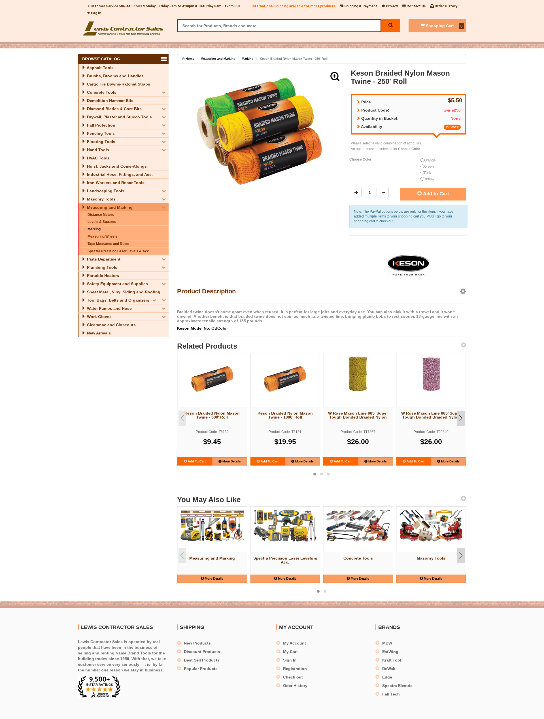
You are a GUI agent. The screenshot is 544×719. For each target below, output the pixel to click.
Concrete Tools (101, 92)
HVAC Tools (98, 158)
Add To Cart (196, 461)
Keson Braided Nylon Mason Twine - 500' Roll (212, 415)
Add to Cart (435, 194)
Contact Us (416, 6)
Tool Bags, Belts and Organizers (117, 300)
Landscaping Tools (105, 191)
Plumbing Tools (101, 267)
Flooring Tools (100, 141)
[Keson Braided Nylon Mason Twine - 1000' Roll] (285, 377)
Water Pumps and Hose (109, 308)
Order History (445, 6)
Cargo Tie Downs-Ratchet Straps (118, 84)
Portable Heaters (102, 275)
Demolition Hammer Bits (109, 100)
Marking (94, 229)
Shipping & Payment (360, 6)
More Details (231, 461)
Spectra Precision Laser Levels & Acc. (119, 251)
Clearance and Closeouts (111, 325)
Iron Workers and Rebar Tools (115, 182)
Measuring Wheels (102, 236)
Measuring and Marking (109, 207)
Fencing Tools (100, 133)
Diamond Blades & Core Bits (114, 108)
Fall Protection (100, 125)
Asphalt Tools (100, 67)
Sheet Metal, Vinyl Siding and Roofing (123, 292)
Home (189, 58)
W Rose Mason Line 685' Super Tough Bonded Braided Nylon (358, 415)
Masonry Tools (101, 199)
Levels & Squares (102, 222)
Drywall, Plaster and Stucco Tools (119, 117)
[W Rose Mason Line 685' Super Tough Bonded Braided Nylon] (358, 374)
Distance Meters (101, 215)
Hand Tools (97, 150)
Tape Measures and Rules (108, 244)
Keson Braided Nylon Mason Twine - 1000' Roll (285, 415)
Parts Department (103, 259)
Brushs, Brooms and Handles (115, 76)
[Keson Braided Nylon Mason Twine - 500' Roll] (212, 377)
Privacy (391, 6)
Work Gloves (99, 316)
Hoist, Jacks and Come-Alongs (116, 166)
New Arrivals (98, 333)
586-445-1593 (130, 6)
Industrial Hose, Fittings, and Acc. (119, 174)
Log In (95, 13)
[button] (334, 76)
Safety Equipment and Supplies (117, 283)
